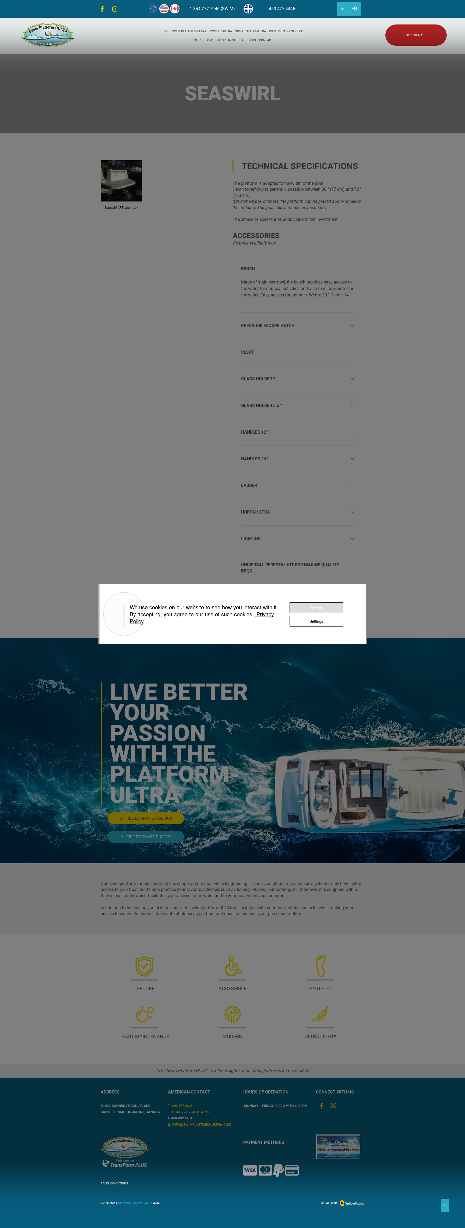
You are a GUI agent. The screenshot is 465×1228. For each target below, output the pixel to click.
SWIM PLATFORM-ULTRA (135, 1203)
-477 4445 (184, 1106)
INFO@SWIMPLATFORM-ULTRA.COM (201, 1125)
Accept (316, 607)
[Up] (445, 1205)
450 (174, 1106)
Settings (316, 621)
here (271, 243)
